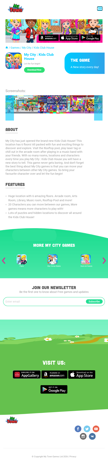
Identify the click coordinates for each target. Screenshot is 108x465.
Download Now (34, 70)
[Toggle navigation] (100, 8)
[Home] (6, 47)
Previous (9, 108)
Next (98, 108)
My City (26, 47)
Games (15, 47)
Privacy (72, 456)
